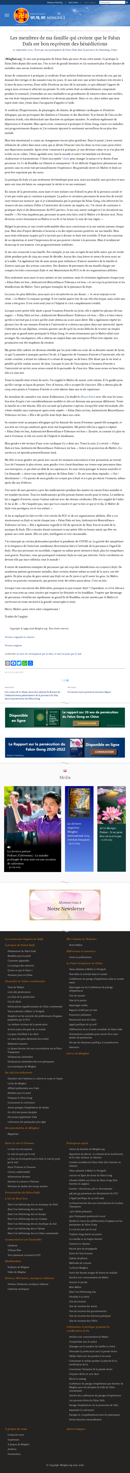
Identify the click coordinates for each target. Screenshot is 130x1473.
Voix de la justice (78, 1000)
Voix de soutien (77, 995)
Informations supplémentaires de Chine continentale (35, 1006)
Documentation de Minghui (22, 1128)
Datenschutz (14, 1453)
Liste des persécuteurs (19, 991)
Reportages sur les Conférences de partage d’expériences (91, 988)
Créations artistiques (18, 1288)
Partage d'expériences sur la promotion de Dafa (93, 1405)
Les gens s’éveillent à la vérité (23, 1033)
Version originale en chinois (19, 637)
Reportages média (78, 1005)
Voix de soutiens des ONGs (83, 1320)
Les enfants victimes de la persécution (27, 1024)
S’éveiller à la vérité (79, 1296)
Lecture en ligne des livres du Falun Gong (90, 1175)
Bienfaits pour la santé (19, 955)
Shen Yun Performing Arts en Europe (27, 1214)
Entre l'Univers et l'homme (22, 1167)
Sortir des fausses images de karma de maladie (93, 1272)
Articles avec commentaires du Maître (88, 1277)
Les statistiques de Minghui (22, 1066)
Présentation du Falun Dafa (22, 951)
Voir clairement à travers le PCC (24, 1255)
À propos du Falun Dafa (20, 945)
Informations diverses (19, 1176)
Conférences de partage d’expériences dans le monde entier (96, 980)
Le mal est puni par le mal (21, 1153)
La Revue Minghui (78, 1267)
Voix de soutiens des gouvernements (88, 1311)
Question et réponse (79, 1243)
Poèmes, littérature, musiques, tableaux (29, 1278)
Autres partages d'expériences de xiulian (28, 1107)
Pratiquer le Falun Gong (20, 1097)
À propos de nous (16, 1429)
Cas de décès (14, 1001)
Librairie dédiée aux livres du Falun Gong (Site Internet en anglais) (93, 1182)
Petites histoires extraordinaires (85, 1419)
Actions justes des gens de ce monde (27, 1029)
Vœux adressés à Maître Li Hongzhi (87, 1170)
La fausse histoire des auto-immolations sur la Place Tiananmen (35, 1050)
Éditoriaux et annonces (81, 951)
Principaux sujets (77, 1143)
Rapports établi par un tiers (83, 1009)
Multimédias (13, 1261)
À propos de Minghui (18, 1444)
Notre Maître (75, 944)
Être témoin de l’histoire (82, 939)
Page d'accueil (20, 30)
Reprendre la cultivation (81, 1409)
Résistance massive (17, 1043)
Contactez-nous (16, 1434)
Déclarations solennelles (20, 1056)
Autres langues (90, 2)
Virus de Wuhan (16, 987)
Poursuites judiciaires (80, 1014)
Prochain (72, 687)
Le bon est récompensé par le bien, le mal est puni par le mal (86, 30)
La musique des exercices (21, 965)
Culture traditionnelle (19, 1171)
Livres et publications (80, 957)
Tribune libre (14, 1250)
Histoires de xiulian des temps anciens (28, 1186)
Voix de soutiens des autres (83, 1306)
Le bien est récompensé (20, 1149)
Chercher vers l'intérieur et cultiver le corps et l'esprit (35, 1078)
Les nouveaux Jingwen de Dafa (24, 939)
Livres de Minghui (78, 1053)
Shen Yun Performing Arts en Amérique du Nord (33, 1204)
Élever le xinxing (77, 1378)
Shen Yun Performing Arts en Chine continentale (33, 1233)
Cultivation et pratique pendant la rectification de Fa (88, 1329)
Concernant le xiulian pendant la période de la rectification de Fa (93, 1362)
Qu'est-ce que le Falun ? (20, 970)
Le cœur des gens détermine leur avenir (28, 1038)
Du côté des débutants (18, 1072)
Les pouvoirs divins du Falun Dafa (87, 1400)
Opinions (12, 1245)
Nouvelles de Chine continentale (25, 981)
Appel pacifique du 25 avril (83, 1024)
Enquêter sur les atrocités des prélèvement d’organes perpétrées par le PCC (35, 1017)
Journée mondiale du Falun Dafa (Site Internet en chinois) (95, 1163)
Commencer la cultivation (21, 1102)
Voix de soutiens (77, 1301)
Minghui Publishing (55, 2)
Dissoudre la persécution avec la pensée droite (93, 1351)
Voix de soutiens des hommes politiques (90, 1315)
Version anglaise (13, 645)
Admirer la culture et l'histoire (23, 1181)
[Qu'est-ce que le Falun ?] (21, 15)
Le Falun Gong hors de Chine (85, 963)
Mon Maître (75, 1286)
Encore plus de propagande (83, 1248)
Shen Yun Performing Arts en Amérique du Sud (32, 1223)
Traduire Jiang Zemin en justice (85, 1234)
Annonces (74, 1047)
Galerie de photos (78, 1258)
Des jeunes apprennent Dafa (22, 1116)
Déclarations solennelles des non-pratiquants (31, 1061)
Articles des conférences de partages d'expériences (95, 1395)
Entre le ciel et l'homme (42, 30)
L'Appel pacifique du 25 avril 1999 (86, 1198)
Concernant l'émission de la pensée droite (91, 1369)
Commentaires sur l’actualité (23, 1239)
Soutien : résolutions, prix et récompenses (90, 1188)
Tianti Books (73, 2)
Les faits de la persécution (21, 996)
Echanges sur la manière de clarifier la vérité (92, 1346)
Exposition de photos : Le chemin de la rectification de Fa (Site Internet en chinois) (96, 1155)
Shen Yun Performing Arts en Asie (25, 1209)
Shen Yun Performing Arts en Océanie (27, 1218)
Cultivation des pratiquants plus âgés (27, 1121)
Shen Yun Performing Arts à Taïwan (26, 1228)
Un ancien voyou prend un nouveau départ (89, 691)
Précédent (9, 687)
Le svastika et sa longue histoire (85, 1238)
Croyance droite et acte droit (84, 1373)
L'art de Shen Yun (16, 1198)
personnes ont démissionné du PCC (93, 1193)
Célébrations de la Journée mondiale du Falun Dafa (95, 1029)
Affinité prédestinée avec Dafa (23, 1088)
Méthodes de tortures (80, 1262)
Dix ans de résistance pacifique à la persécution (93, 1042)
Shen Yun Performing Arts (82, 1291)
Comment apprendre (18, 960)
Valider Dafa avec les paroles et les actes (90, 1355)
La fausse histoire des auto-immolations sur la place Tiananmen (96, 1204)
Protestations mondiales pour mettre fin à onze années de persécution (93, 1035)
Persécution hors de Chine (82, 1019)
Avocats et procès (78, 1282)
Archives (12, 1449)
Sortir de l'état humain (81, 1253)
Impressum (13, 1439)
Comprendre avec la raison (83, 1341)
